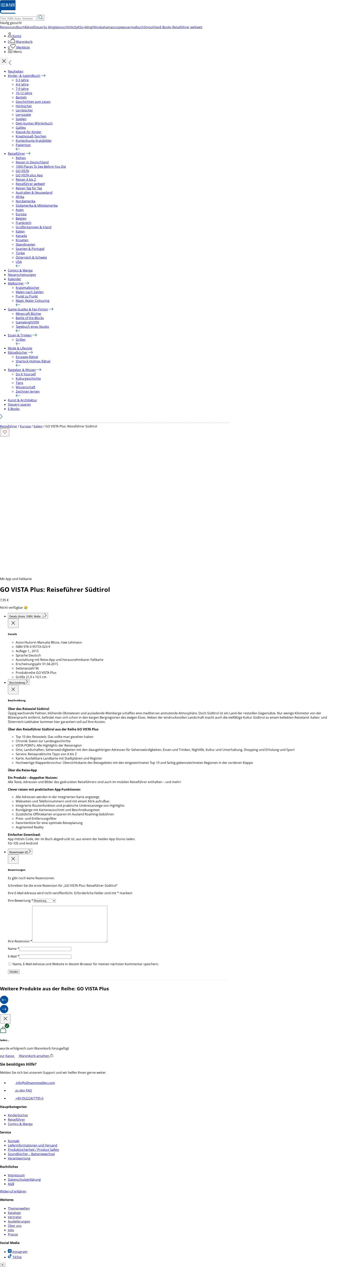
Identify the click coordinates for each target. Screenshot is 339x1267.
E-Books (14, 409)
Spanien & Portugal (30, 249)
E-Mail (13, 956)
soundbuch (16, 27)
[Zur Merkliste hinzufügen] (4, 432)
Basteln (21, 97)
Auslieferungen (19, 1221)
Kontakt (13, 1141)
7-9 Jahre (22, 89)
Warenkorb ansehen (34, 1056)
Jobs (11, 1230)
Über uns (15, 1226)
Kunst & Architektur (22, 400)
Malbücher (16, 283)
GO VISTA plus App (29, 175)
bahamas (107, 27)
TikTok (17, 1257)
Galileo (21, 127)
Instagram (19, 1252)
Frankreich (23, 223)
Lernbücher (24, 110)
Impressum (16, 1175)
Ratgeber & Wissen (22, 370)
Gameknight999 (27, 322)
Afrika (20, 197)
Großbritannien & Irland (33, 227)
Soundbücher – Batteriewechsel (31, 1154)
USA (19, 262)
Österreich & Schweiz (31, 257)
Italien (20, 231)
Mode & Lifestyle (20, 348)
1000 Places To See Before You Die (41, 166)
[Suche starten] (40, 18)
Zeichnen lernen (28, 391)
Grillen (21, 339)
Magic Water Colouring (32, 300)
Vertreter (15, 1217)
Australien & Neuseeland (34, 192)
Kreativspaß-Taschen (31, 136)
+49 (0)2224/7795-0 (29, 1098)
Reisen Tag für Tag (29, 188)
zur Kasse (7, 1056)
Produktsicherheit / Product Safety (33, 1149)
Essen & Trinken (20, 335)
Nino (96, 27)
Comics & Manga (20, 270)
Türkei (20, 253)
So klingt (50, 27)
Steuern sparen (19, 404)
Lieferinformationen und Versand (32, 1145)
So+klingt (86, 27)
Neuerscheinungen (22, 275)
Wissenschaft (25, 387)
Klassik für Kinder (28, 132)
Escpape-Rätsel (27, 357)
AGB (11, 1184)
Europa (21, 214)
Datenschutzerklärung (24, 1179)
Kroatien (22, 240)
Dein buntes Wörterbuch (34, 123)
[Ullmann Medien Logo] (7, 12)
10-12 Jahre (24, 93)
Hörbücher (24, 106)
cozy (117, 27)
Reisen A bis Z (26, 179)
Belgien (21, 218)
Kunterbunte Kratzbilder (34, 140)
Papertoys (23, 145)
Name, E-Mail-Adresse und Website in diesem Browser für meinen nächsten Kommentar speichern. (86, 964)
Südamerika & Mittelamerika (37, 205)
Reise (4, 27)
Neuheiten (15, 71)
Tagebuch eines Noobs (32, 326)
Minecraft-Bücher (28, 313)
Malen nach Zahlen (30, 292)
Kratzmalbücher (27, 287)
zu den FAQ (23, 1090)
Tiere (19, 383)
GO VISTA (22, 171)
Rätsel (29, 27)
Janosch (62, 27)
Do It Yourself (26, 374)
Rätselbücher (17, 352)
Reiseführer (16, 153)
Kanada (21, 236)
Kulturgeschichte (28, 378)
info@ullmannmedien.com (35, 1083)
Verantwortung (19, 1158)
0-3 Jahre (22, 80)
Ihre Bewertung (20, 900)
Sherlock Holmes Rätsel (33, 361)
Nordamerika (25, 201)
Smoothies (152, 27)
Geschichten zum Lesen (33, 101)
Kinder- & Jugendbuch (24, 76)
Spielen (21, 119)
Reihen (21, 158)
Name (13, 949)
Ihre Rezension (20, 941)
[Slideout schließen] (13, 623)
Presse (13, 1234)
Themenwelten (19, 1208)
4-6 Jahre (22, 84)
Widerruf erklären (13, 1191)
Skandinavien (25, 244)
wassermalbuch (132, 27)
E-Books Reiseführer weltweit (181, 27)
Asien (20, 210)
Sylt (77, 27)
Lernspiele (23, 114)
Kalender (14, 279)
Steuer (39, 27)
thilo (71, 27)
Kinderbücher (18, 1115)
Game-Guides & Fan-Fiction (28, 309)
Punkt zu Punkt (27, 296)
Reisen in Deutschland (32, 162)
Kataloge (14, 1213)
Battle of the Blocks (30, 318)
